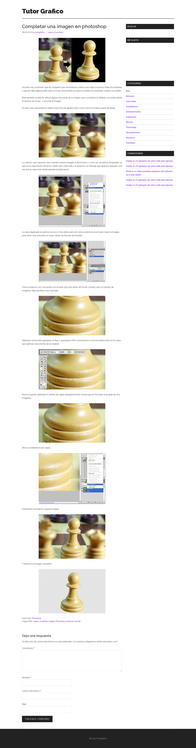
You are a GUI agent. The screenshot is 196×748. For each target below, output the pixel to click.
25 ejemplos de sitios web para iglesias (154, 161)
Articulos (130, 96)
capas (35, 621)
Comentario (28, 648)
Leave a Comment (55, 32)
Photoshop (36, 618)
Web (24, 704)
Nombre (26, 677)
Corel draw (131, 101)
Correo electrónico (31, 691)
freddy (129, 161)
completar (43, 621)
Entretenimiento (133, 111)
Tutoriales (130, 143)
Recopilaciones (133, 132)
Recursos (130, 137)
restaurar (70, 621)
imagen (52, 621)
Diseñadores (132, 106)
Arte (128, 91)
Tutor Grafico (42, 11)
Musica (129, 122)
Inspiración (131, 117)
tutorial (77, 621)
